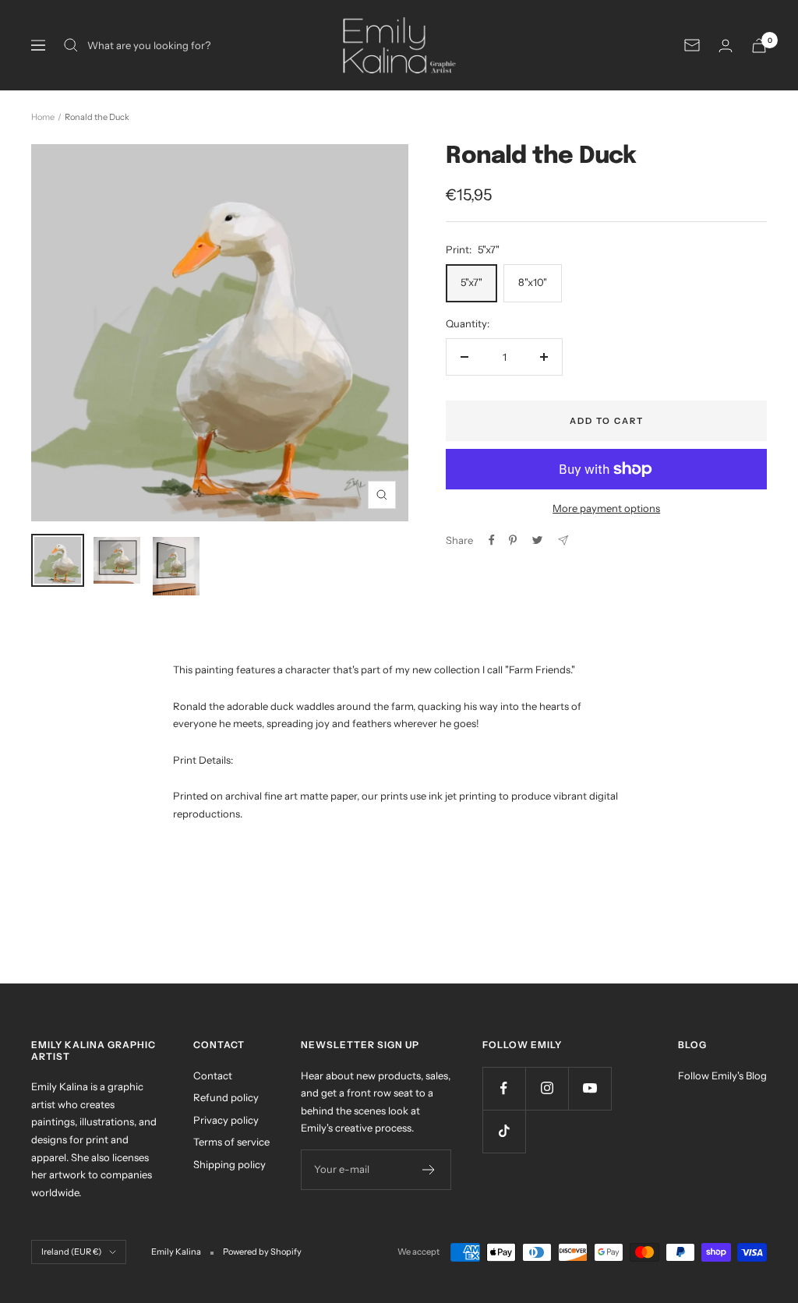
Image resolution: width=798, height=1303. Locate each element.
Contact (212, 1075)
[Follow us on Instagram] (546, 1088)
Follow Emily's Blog (722, 1075)
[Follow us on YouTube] (589, 1088)
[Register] (429, 1169)
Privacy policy (226, 1120)
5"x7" (471, 282)
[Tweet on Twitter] (537, 540)
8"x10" (532, 282)
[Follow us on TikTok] (503, 1131)
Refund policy (226, 1097)
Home (43, 116)
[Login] (726, 45)
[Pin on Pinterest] (513, 540)
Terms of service (231, 1141)
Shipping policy (229, 1164)
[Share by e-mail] (563, 540)
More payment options (606, 508)
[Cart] (759, 45)
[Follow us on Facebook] (503, 1088)
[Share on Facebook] (492, 540)
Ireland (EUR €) (71, 1251)
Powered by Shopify (262, 1251)
